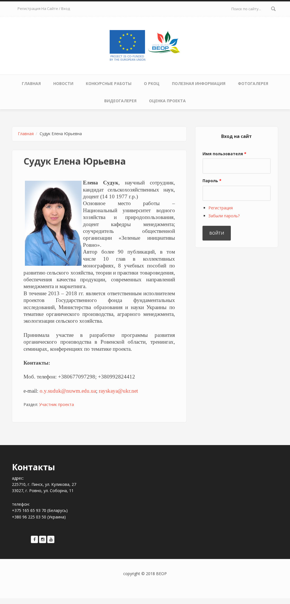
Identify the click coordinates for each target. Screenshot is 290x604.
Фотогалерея (253, 83)
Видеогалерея (120, 100)
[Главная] (145, 44)
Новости (63, 83)
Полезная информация (198, 83)
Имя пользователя (224, 153)
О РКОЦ (151, 83)
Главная (31, 83)
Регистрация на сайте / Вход (44, 8)
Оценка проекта (167, 100)
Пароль (211, 180)
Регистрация (220, 207)
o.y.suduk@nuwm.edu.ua (68, 391)
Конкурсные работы (108, 83)
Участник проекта (56, 404)
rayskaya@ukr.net (118, 391)
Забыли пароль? (224, 215)
